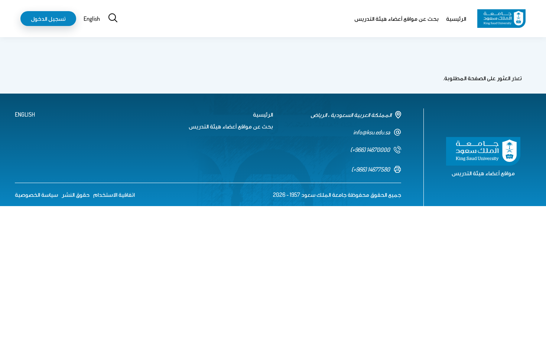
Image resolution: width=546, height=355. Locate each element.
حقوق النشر (76, 194)
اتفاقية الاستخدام (114, 194)
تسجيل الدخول (48, 18)
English (92, 18)
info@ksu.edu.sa (371, 132)
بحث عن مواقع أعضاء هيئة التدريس (396, 18)
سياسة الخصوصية (36, 194)
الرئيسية (456, 18)
